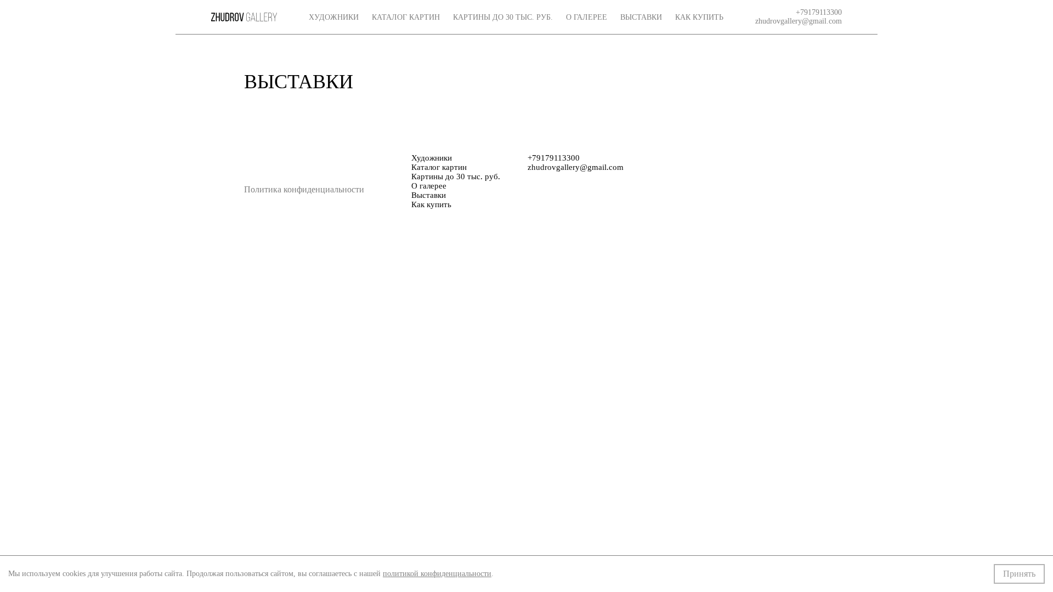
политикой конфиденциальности (437, 574)
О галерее (586, 17)
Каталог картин (406, 17)
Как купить (699, 17)
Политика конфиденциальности (304, 189)
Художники (334, 17)
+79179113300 (819, 12)
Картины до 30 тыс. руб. (503, 17)
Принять (1019, 573)
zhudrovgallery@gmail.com (798, 21)
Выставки (641, 17)
